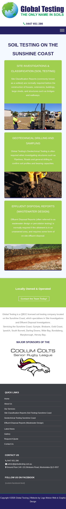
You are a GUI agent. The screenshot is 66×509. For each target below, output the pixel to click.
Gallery (7, 434)
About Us (8, 404)
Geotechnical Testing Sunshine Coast (20, 418)
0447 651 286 (34, 23)
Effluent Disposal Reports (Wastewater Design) (23, 423)
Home (6, 399)
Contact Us (9, 444)
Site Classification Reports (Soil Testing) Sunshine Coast (27, 413)
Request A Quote (11, 439)
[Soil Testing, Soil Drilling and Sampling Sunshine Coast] (33, 19)
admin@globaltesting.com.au (20, 464)
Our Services (9, 409)
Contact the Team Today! (34, 298)
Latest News (9, 429)
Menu (33, 30)
